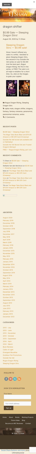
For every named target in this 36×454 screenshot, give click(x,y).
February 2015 (8, 259)
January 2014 (8, 289)
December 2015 (8, 251)
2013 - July (7, 328)
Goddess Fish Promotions (12, 355)
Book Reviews (8, 347)
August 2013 (7, 303)
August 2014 (7, 275)
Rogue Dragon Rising (13, 103)
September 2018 (9, 229)
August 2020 (7, 218)
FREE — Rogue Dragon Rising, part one (17, 150)
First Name (8, 394)
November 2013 (8, 295)
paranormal (27, 111)
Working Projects (27, 417)
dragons (29, 108)
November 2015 (8, 253)
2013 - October (8, 336)
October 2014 (8, 270)
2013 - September (9, 339)
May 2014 (6, 278)
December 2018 (8, 223)
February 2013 (8, 311)
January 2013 (8, 314)
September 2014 (9, 273)
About (11, 417)
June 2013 (6, 308)
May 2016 (6, 237)
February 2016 (8, 245)
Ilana (4, 178)
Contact (28, 423)
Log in (18, 429)
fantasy (6, 111)
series (22, 114)
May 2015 (6, 256)
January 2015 (8, 262)
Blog (23, 420)
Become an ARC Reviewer (14, 423)
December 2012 (8, 317)
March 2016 (7, 242)
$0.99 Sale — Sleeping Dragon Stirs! (15, 34)
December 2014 (8, 264)
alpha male (9, 108)
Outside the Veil (8, 358)
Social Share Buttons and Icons (13, 450)
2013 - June (7, 330)
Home (5, 417)
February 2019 (8, 220)
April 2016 (6, 240)
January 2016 (8, 248)
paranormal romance (11, 114)
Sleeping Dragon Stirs (11, 363)
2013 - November (9, 333)
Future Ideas (15, 420)
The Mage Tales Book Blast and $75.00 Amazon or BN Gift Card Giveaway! (17, 173)
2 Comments (10, 117)
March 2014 (7, 284)
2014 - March (8, 344)
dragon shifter (19, 108)
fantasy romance (16, 111)
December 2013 (8, 292)
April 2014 (6, 281)
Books (17, 417)
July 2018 (6, 231)
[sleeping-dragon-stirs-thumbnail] (11, 88)
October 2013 (8, 297)
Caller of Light (8, 350)
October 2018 (8, 226)
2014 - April (7, 341)
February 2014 (8, 286)
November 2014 (8, 267)
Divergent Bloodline (10, 352)
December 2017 (8, 234)
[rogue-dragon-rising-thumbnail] (24, 88)
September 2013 (9, 300)
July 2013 (6, 306)
